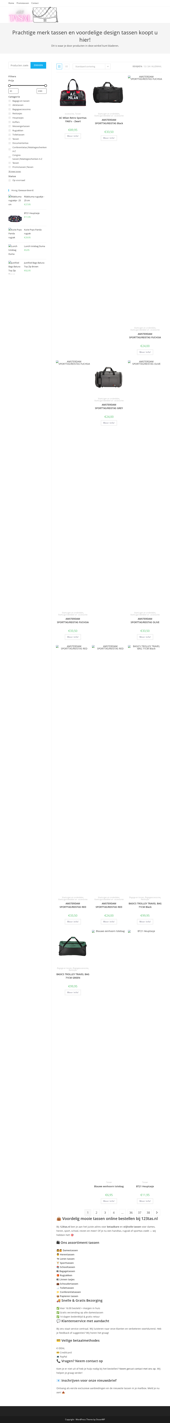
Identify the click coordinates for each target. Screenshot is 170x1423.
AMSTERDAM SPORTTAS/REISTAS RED (73, 905)
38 (148, 1213)
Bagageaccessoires (153, 897)
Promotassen (23, 3)
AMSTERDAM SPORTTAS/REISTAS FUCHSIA (145, 335)
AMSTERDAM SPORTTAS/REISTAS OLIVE (145, 620)
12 (145, 66)
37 (139, 1213)
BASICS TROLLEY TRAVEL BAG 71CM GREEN (72, 976)
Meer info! (73, 136)
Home (11, 3)
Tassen (78, 113)
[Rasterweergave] (59, 66)
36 (131, 1213)
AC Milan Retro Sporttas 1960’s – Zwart (72, 119)
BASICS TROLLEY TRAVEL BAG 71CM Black (145, 905)
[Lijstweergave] (66, 66)
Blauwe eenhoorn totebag (109, 1186)
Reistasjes (145, 899)
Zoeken (38, 65)
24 (149, 66)
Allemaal (157, 66)
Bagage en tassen (136, 897)
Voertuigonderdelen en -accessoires (109, 115)
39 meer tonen (14, 171)
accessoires (69, 113)
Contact (35, 3)
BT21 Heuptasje (145, 1186)
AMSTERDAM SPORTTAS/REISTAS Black (109, 121)
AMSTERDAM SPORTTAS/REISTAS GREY (109, 406)
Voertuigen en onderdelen (108, 113)
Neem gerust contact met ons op (137, 1368)
